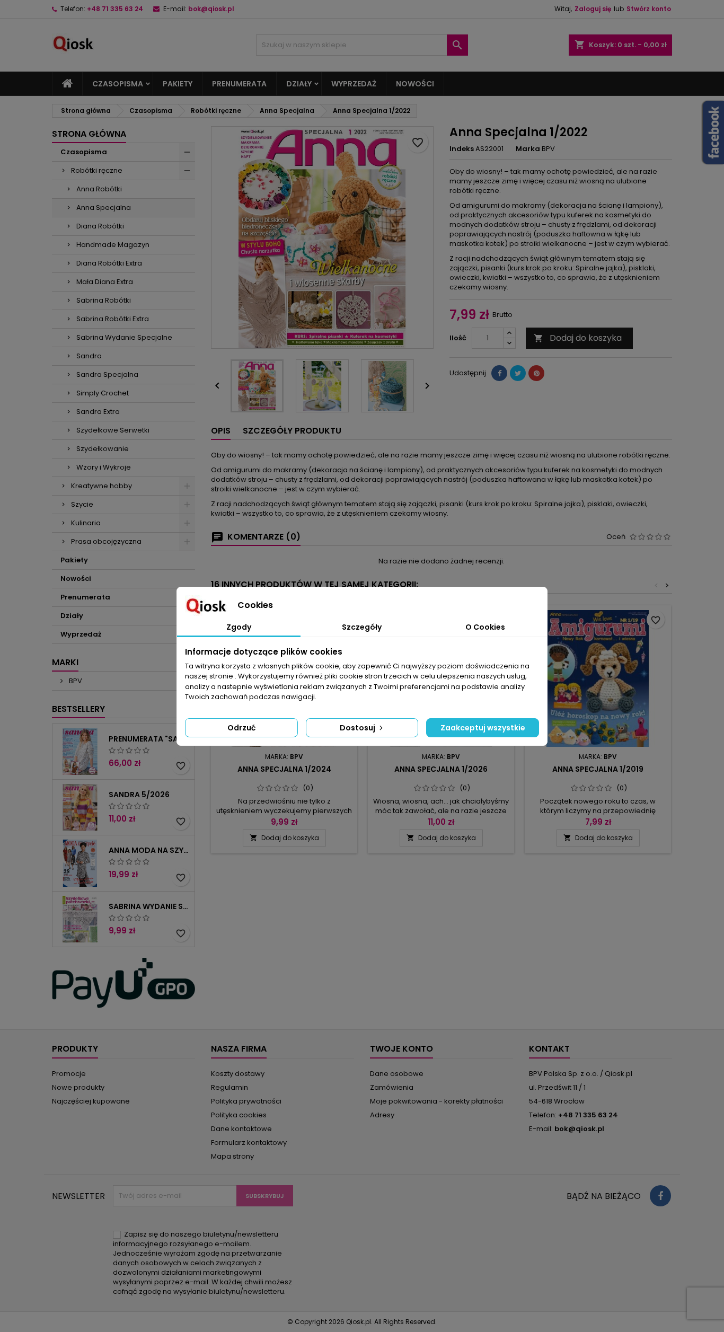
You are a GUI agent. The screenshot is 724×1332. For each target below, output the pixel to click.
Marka (528, 149)
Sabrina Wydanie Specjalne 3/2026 (149, 906)
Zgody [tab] (238, 627)
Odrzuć (241, 727)
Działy (299, 83)
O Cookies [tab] (485, 627)
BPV (74, 681)
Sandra (89, 356)
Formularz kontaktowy (249, 1142)
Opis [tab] (221, 431)
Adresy (382, 1115)
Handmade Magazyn (112, 245)
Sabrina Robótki (103, 300)
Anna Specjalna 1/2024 (284, 769)
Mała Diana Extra (104, 282)
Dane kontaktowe (241, 1129)
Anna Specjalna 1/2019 (597, 769)
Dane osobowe (396, 1074)
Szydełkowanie (102, 449)
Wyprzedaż (353, 83)
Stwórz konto (648, 8)
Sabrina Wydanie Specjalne (124, 337)
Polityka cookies (239, 1115)
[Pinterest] (536, 373)
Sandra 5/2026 (139, 794)
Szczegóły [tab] (362, 627)
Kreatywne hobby (101, 486)
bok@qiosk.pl (211, 8)
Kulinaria (86, 523)
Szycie (82, 504)
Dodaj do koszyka (578, 338)
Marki (65, 662)
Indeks (461, 149)
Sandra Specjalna (107, 374)
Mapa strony (232, 1156)
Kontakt (549, 1049)
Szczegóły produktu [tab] (292, 431)
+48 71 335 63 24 (115, 8)
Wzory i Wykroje (103, 467)
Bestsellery (78, 709)
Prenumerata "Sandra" (149, 739)
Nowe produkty (78, 1087)
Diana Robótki (100, 226)
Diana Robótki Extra (109, 263)
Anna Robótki (99, 189)
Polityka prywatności (246, 1101)
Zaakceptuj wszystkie (482, 727)
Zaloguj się (593, 8)
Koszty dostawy (237, 1074)
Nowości (415, 83)
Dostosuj (358, 727)
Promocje (69, 1074)
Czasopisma (117, 83)
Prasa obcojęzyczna (106, 541)
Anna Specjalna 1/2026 (441, 769)
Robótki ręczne (96, 170)
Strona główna (89, 134)
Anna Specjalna (103, 207)
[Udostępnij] (499, 373)
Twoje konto (401, 1049)
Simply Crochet (102, 393)
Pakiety (177, 83)
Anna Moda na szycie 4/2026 (149, 850)
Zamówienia (391, 1087)
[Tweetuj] (518, 373)
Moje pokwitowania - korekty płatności (436, 1101)
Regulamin (229, 1087)
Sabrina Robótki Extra (112, 319)
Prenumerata (239, 83)
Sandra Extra (98, 412)
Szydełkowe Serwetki (112, 430)
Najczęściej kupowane (91, 1101)
